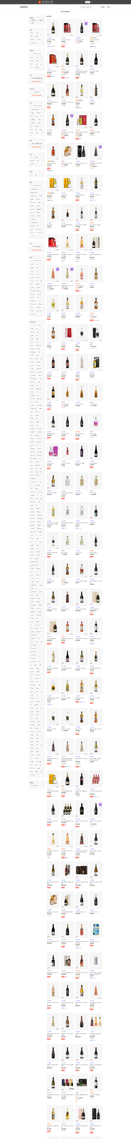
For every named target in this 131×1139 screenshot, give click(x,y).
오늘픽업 (41, 20)
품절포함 (33, 20)
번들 (33, 23)
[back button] (29, 11)
